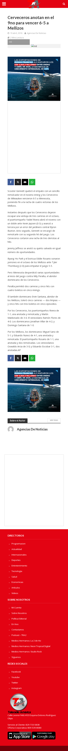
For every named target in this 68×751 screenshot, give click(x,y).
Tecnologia (17, 571)
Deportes (16, 560)
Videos (15, 593)
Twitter (15, 682)
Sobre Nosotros (19, 613)
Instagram (17, 688)
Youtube (16, 677)
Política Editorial (19, 618)
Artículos (16, 587)
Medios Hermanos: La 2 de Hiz (26, 640)
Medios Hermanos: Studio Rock (27, 651)
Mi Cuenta (16, 607)
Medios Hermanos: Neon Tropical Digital (31, 646)
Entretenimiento (19, 565)
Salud (14, 576)
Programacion (18, 543)
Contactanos (18, 629)
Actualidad (17, 549)
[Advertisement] (34, 138)
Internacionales (19, 554)
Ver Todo (54, 420)
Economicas (17, 582)
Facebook (16, 671)
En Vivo (15, 624)
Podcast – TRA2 (19, 635)
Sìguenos (16, 657)
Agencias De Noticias (36, 33)
